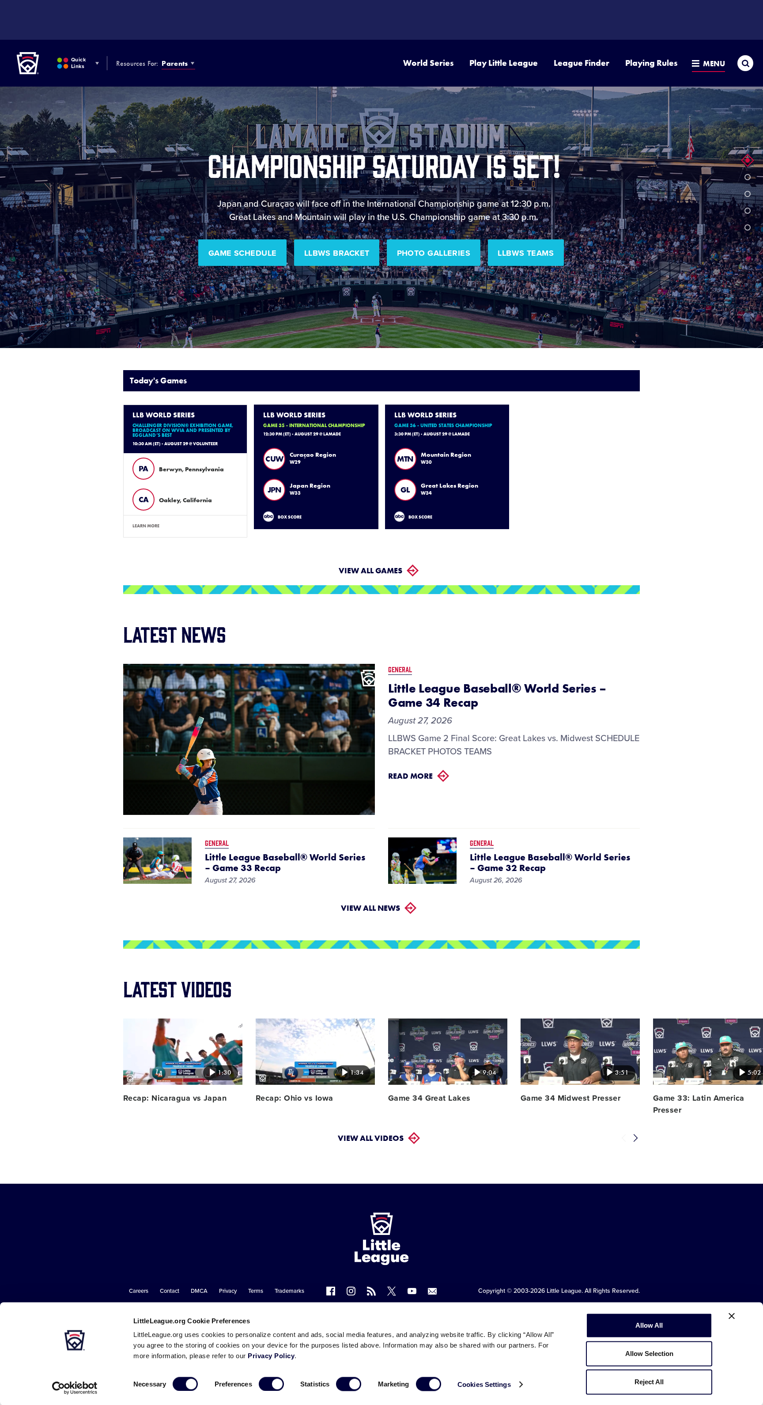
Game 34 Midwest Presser (570, 1098)
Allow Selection (649, 1353)
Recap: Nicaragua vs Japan (175, 1098)
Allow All (649, 1325)
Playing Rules (651, 62)
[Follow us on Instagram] (351, 1291)
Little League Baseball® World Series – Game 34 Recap (497, 696)
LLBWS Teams (526, 253)
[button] (747, 160)
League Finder (581, 62)
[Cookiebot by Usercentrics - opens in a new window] (74, 1387)
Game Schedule (242, 253)
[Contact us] (432, 1291)
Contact (169, 1291)
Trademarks (289, 1291)
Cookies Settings (484, 1384)
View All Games (370, 570)
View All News (370, 908)
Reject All (649, 1382)
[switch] (271, 1384)
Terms (255, 1291)
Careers (138, 1291)
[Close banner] (732, 1316)
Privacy (228, 1291)
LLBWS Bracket (337, 253)
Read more (410, 776)
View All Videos (371, 1138)
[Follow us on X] (391, 1291)
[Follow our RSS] (371, 1291)
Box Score (290, 517)
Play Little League (503, 62)
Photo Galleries (434, 253)
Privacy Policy (271, 1356)
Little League (564, 1291)
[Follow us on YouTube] (412, 1291)
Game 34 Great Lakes (429, 1098)
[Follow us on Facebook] (330, 1291)
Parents (175, 63)
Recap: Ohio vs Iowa (294, 1098)
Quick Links (78, 63)
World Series (428, 62)
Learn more (145, 526)
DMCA (199, 1291)
